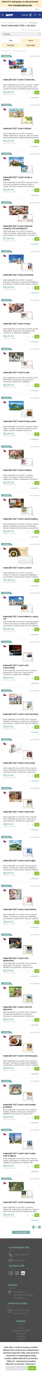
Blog (21, 1342)
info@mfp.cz (19, 1260)
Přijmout (32, 1368)
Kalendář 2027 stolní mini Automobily (15, 666)
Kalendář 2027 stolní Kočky (16, 323)
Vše (10, 40)
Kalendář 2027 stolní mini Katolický (20, 714)
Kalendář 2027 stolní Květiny (17, 470)
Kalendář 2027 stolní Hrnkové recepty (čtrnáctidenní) (17, 227)
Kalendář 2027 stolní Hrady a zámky (17, 178)
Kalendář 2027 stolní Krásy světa (19, 421)
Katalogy (21, 1336)
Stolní (25, 23)
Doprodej (31, 45)
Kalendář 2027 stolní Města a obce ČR (20, 617)
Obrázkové (33, 23)
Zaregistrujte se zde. (22, 5)
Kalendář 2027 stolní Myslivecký (19, 1202)
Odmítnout (22, 1368)
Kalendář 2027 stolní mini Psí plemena (17, 1008)
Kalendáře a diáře (14, 23)
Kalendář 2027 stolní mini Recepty (20, 1055)
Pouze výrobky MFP (33, 30)
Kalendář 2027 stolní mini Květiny (19, 909)
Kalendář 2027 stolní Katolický (18, 274)
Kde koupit (21, 1333)
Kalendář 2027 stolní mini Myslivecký (15, 959)
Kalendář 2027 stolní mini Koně (18, 811)
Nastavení (11, 1368)
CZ (36, 9)
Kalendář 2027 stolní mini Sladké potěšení (19, 1105)
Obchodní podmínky (21, 1330)
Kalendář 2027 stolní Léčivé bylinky (20, 519)
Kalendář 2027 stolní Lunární (17, 567)
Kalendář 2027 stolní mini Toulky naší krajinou (19, 1154)
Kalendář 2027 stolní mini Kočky (19, 763)
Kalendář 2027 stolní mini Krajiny (19, 860)
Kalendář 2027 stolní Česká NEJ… (19, 79)
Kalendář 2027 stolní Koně (16, 372)
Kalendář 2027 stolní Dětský (17, 128)
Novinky (10, 45)
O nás (21, 1328)
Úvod (3, 23)
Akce (30, 40)
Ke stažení (21, 1339)
